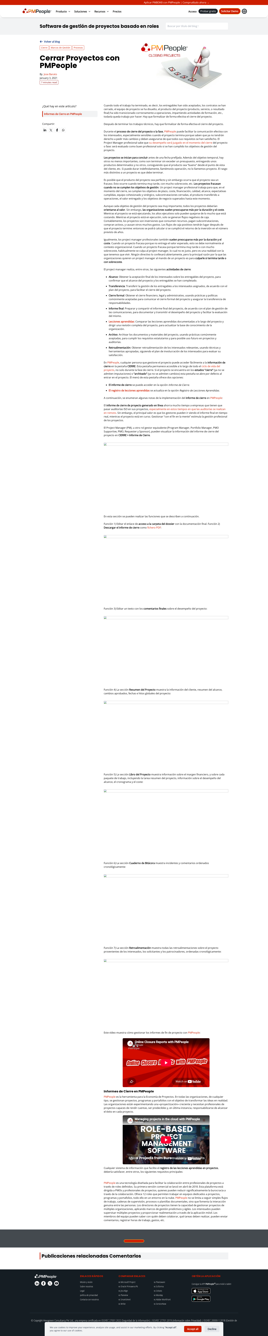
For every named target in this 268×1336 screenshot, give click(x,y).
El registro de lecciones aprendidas (129, 390)
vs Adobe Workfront (162, 1299)
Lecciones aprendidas (121, 321)
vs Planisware (159, 1282)
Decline (212, 1329)
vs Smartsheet (124, 1299)
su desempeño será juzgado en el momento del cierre (180, 142)
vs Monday (158, 1295)
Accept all (192, 1329)
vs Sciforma (159, 1286)
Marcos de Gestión (60, 47)
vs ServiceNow (160, 1303)
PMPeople (170, 131)
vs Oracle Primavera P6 (128, 1286)
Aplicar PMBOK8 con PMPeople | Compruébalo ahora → (162, 2)
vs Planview (123, 1295)
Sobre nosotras (86, 1286)
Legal (82, 1290)
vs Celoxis (158, 1290)
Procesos (78, 47)
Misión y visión (86, 1282)
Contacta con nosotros (89, 1299)
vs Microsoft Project (126, 1282)
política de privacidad (89, 1295)
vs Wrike (122, 1303)
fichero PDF (154, 527)
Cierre (44, 47)
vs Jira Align (123, 1290)
